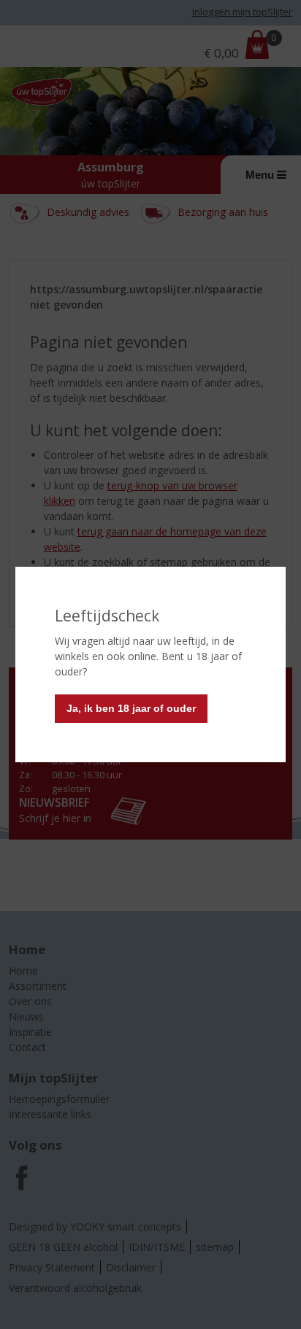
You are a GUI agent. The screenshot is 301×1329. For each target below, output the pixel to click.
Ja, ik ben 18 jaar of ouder (131, 708)
